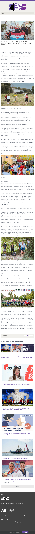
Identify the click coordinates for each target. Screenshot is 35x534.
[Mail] (20, 522)
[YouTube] (17, 522)
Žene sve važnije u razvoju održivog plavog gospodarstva (15, 458)
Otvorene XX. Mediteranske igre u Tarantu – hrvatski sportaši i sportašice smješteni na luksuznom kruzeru (6, 355)
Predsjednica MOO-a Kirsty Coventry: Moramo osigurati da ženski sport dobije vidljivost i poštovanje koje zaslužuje (28, 355)
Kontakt (3, 527)
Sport (9, 46)
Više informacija (17, 532)
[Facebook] (15, 522)
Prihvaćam (25, 532)
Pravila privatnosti (8, 527)
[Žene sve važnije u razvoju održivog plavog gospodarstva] (17, 447)
